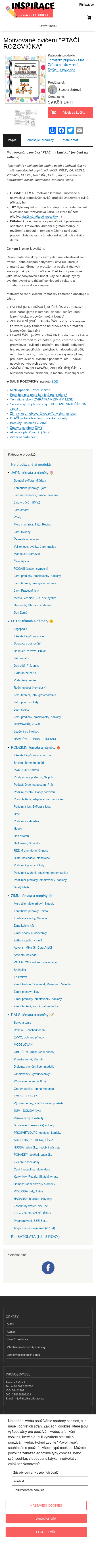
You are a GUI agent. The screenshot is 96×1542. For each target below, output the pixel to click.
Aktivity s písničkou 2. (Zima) (30, 432)
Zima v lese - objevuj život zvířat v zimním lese (43, 413)
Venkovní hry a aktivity (29, 1118)
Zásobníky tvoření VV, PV (31, 1206)
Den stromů (21, 836)
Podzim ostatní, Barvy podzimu (34, 792)
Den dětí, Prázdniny (27, 665)
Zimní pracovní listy (27, 991)
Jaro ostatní (21, 510)
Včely (17, 517)
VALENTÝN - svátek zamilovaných (36, 962)
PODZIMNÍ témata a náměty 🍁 (36, 747)
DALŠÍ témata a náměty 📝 (32, 1015)
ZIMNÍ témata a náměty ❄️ (32, 896)
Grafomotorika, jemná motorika (34, 1088)
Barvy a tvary (22, 1022)
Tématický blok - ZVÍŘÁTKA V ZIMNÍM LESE (41, 399)
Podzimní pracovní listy (29, 865)
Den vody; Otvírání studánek (32, 605)
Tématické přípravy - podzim (32, 755)
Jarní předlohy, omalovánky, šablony (37, 575)
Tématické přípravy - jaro (30, 488)
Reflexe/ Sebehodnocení (30, 1030)
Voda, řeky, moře (25, 680)
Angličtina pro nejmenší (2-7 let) (34, 1228)
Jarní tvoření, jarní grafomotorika (35, 583)
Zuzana (63, 89)
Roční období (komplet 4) (30, 687)
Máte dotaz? (71, 140)
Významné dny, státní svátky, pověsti (38, 1103)
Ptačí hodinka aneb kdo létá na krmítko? (38, 394)
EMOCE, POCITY (25, 1096)
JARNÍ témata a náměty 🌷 (32, 473)
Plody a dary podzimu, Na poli (33, 777)
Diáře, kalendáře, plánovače (32, 858)
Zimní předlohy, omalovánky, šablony (38, 999)
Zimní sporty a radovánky (30, 933)
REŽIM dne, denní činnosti (31, 850)
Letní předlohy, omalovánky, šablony (37, 717)
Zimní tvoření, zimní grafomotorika (36, 1006)
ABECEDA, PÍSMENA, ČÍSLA (33, 1140)
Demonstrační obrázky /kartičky (34, 1184)
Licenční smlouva (17, 1339)
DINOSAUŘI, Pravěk (27, 724)
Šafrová (75, 89)
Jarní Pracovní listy (26, 590)
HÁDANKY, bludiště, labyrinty (33, 1198)
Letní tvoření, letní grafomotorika (35, 695)
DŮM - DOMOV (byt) (27, 1110)
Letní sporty (21, 709)
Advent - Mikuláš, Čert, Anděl (33, 947)
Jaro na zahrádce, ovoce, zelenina (36, 495)
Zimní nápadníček (22, 437)
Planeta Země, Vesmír (28, 1059)
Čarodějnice (21, 561)
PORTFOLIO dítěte (26, 770)
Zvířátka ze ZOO (25, 673)
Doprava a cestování (27, 643)
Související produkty (39, 140)
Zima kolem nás (24, 925)
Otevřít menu (48, 26)
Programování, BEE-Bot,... (31, 1220)
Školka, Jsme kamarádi (29, 762)
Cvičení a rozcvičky (61, 69)
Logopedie (20, 629)
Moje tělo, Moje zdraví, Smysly (34, 903)
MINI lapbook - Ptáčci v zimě (30, 390)
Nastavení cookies (46, 1505)
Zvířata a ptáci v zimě (63, 64)
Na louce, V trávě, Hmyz (30, 651)
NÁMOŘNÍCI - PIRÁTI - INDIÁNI (35, 739)
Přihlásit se (86, 4)
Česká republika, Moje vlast (32, 1169)
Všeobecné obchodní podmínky (26, 1347)
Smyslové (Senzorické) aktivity (34, 1125)
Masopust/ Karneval (27, 554)
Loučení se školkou (26, 731)
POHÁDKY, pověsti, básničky (33, 1154)
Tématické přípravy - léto (30, 636)
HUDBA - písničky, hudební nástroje (37, 1147)
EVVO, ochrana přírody (29, 1037)
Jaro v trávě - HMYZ (27, 502)
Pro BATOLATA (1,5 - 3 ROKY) (35, 1237)
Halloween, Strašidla (27, 843)
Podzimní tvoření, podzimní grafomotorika (41, 872)
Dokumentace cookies (28, 1490)
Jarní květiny (22, 532)
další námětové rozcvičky (40, 216)
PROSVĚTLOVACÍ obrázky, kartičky (37, 1132)
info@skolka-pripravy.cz (29, 1398)
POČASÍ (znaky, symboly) (31, 568)
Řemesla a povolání (27, 539)
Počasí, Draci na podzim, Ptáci (34, 784)
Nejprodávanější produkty (31, 464)
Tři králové (20, 977)
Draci (17, 814)
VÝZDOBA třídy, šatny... (30, 1191)
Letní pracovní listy (26, 702)
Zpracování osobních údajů (23, 1354)
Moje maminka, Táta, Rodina (32, 524)
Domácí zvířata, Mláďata (30, 480)
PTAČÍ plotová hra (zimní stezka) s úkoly (38, 418)
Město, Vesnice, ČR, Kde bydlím (35, 598)
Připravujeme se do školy (30, 1081)
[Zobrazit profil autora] (52, 93)
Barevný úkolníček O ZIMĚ (29, 423)
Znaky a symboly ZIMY (26, 427)
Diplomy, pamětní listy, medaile (34, 1066)
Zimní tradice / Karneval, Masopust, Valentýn (43, 984)
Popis (12, 140)
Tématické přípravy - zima (66, 60)
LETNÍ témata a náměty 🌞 (32, 621)
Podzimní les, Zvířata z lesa (32, 806)
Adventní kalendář (25, 955)
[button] (25, 107)
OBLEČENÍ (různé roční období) (34, 1052)
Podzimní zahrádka (26, 821)
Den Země (20, 612)
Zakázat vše (46, 1518)
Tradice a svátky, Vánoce (30, 918)
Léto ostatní (21, 658)
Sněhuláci (20, 969)
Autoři (10, 1324)
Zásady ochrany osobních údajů (35, 1472)
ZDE (55, 381)
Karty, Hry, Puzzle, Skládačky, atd (36, 1176)
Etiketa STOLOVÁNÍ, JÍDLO (32, 1213)
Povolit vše (46, 1531)
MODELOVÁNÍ (23, 1044)
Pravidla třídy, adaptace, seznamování (39, 799)
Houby (18, 828)
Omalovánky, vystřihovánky (32, 1074)
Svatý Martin (22, 887)
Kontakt (11, 1331)
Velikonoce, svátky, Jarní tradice (35, 546)
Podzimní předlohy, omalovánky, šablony (40, 880)
